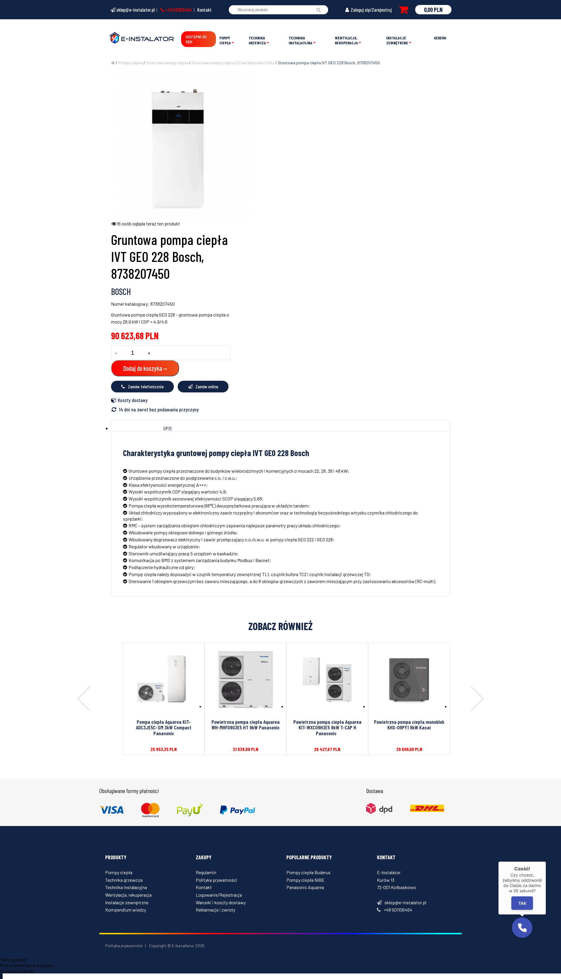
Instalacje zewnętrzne (397, 40)
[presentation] (84, 699)
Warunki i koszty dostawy (221, 902)
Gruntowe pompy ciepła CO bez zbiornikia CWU (233, 62)
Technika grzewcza (257, 40)
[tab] (167, 428)
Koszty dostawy (133, 400)
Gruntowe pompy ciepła (167, 62)
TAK (522, 903)
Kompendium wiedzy (125, 909)
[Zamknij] (545, 861)
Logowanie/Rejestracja (219, 895)
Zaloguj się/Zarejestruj (371, 10)
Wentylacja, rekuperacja (346, 40)
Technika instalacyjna (300, 40)
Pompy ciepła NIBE (305, 880)
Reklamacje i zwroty (215, 909)
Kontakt (204, 10)
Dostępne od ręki (196, 39)
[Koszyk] (403, 9)
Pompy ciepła (225, 40)
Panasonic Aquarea (305, 887)
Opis (167, 428)
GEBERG (440, 37)
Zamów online (206, 386)
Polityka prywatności (216, 880)
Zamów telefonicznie (146, 386)
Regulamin (206, 872)
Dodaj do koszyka (142, 368)
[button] (522, 927)
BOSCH (121, 291)
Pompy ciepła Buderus (308, 872)
